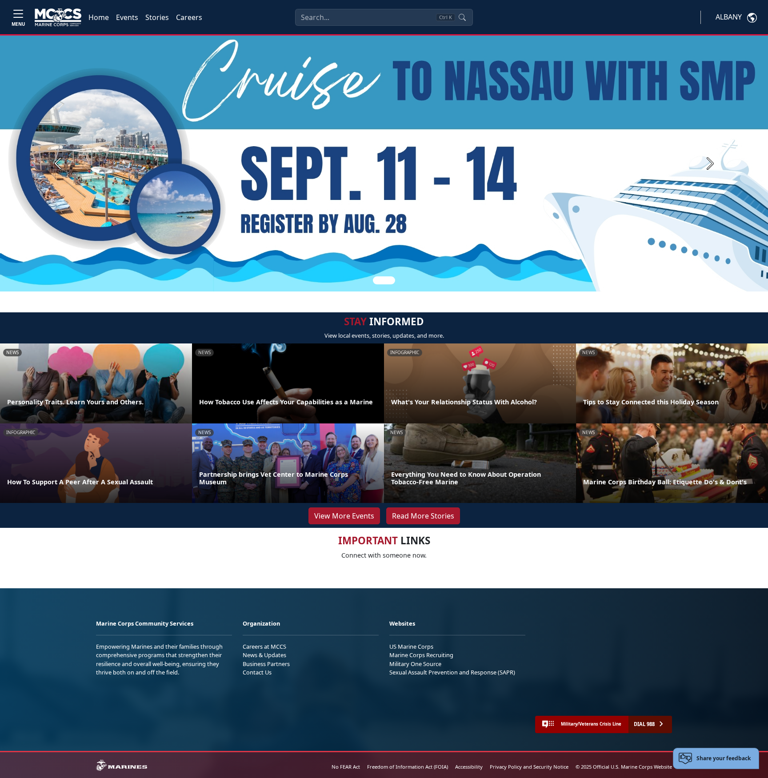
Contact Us (257, 672)
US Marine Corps (411, 646)
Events (127, 17)
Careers (189, 17)
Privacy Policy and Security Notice (529, 766)
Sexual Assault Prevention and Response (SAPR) (452, 672)
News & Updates (264, 655)
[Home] (58, 17)
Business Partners (266, 664)
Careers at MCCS (264, 646)
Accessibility (469, 766)
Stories (157, 17)
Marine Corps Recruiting (421, 655)
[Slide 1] (384, 280)
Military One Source (415, 664)
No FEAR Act (346, 766)
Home (98, 17)
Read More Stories (423, 516)
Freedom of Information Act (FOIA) (407, 766)
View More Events (344, 516)
